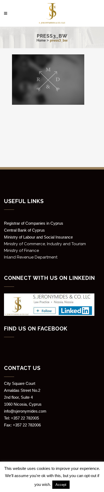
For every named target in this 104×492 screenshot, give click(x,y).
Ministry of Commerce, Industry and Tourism (45, 243)
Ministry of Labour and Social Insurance (38, 237)
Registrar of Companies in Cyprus (33, 223)
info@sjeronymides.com (25, 411)
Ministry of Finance (21, 250)
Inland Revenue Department (30, 257)
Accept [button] (60, 485)
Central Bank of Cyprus (24, 230)
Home (41, 40)
